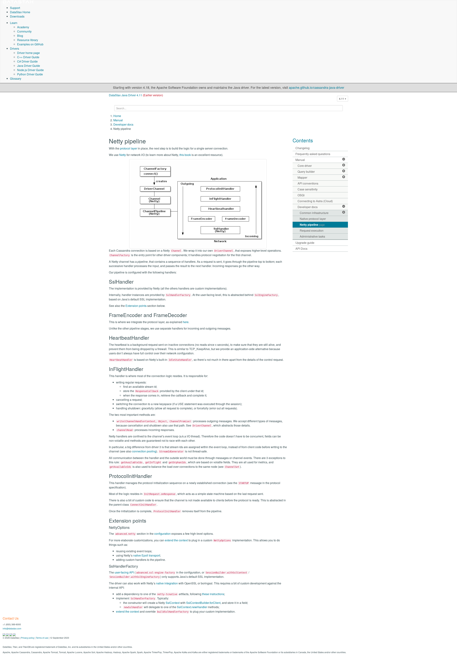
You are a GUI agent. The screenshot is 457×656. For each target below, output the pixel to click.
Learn (13, 23)
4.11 (342, 98)
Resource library (27, 40)
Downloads (17, 16)
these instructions (213, 594)
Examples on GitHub (30, 44)
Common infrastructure (314, 213)
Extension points (136, 306)
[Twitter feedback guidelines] (11, 634)
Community (24, 31)
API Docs (301, 248)
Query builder (306, 171)
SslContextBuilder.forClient (203, 603)
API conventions (308, 183)
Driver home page (28, 53)
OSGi (301, 195)
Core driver (305, 166)
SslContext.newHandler (192, 607)
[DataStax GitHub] (14, 634)
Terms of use (42, 637)
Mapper (302, 177)
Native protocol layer (313, 219)
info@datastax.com (12, 628)
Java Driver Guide (28, 66)
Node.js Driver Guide (30, 70)
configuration (162, 534)
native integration (167, 583)
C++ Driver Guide (28, 57)
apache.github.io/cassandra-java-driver (316, 87)
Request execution (311, 230)
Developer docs (123, 124)
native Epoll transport (146, 555)
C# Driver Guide (27, 61)
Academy (23, 27)
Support (15, 8)
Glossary (15, 78)
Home (117, 116)
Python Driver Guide (30, 74)
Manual (118, 120)
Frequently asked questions (312, 154)
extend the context (176, 540)
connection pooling (144, 451)
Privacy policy (27, 637)
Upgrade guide (304, 243)
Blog (20, 36)
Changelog (302, 148)
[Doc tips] (7, 634)
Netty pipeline (312, 225)
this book (185, 155)
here (186, 322)
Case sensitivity (308, 189)
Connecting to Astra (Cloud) (315, 201)
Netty (122, 155)
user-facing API (124, 572)
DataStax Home (20, 12)
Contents (303, 140)
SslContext (173, 603)
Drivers (14, 48)
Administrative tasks (312, 236)
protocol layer (128, 148)
